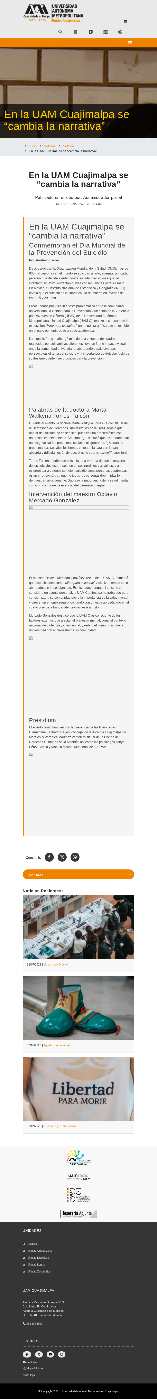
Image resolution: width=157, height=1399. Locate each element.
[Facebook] (27, 1354)
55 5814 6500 (34, 1323)
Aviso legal (29, 1375)
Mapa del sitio (34, 1368)
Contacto (31, 1362)
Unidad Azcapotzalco (40, 1250)
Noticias (50, 146)
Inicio (33, 146)
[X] (39, 1354)
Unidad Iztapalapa (38, 1257)
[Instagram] (62, 1354)
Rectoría (32, 1243)
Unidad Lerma (36, 1264)
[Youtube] (50, 1354)
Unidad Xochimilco (39, 1271)
